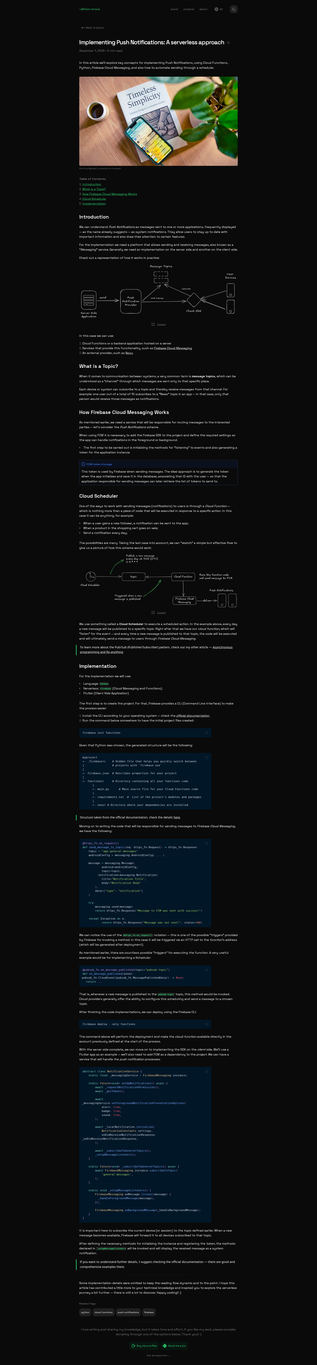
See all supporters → (158, 1355)
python (85, 1312)
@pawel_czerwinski (98, 168)
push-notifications (128, 1312)
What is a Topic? (94, 189)
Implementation (94, 203)
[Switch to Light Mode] (234, 9)
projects (188, 9)
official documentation (193, 716)
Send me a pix (177, 1345)
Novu (129, 353)
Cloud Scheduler (94, 199)
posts (174, 9)
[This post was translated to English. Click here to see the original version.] (228, 42)
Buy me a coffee (147, 1345)
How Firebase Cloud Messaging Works (109, 194)
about (203, 9)
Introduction (91, 184)
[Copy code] (206, 733)
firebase (149, 1312)
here (177, 817)
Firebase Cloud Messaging (173, 348)
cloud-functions (104, 1312)
